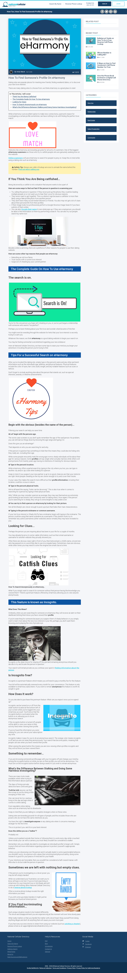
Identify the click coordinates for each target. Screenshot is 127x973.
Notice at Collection (46, 968)
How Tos (10, 12)
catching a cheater (72, 924)
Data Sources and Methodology (17, 957)
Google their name (29, 209)
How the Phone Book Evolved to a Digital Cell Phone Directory (106, 78)
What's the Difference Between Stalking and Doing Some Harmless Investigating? (45, 107)
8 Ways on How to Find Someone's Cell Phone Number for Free (106, 65)
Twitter (85, 941)
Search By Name (55, 4)
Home (9, 941)
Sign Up (104, 4)
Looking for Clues (19, 102)
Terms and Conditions (59, 968)
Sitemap (47, 951)
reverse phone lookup (23, 887)
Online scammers (15, 158)
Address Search (12, 949)
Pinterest (86, 947)
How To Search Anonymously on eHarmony (30, 104)
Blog (46, 943)
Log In (118, 4)
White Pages (11, 951)
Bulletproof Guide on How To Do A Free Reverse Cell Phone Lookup (105, 41)
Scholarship (49, 946)
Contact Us (90, 3)
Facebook (87, 944)
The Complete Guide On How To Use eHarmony (31, 99)
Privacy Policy (71, 968)
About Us (10, 954)
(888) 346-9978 (90, 5)
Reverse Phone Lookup (73, 4)
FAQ (46, 941)
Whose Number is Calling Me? (104, 54)
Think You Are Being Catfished (24, 96)
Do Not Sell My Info (33, 968)
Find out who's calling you (28, 169)
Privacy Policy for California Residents (88, 968)
